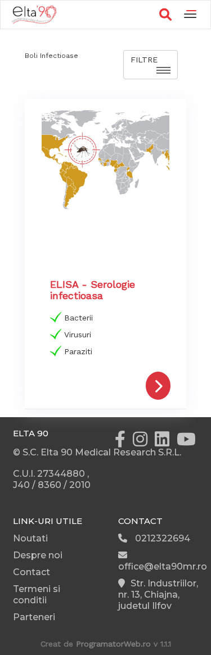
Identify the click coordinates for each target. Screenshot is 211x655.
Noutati (30, 538)
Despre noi (37, 555)
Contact (31, 572)
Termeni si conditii (36, 595)
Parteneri (34, 617)
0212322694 (161, 538)
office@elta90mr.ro (162, 566)
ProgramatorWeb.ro (113, 643)
